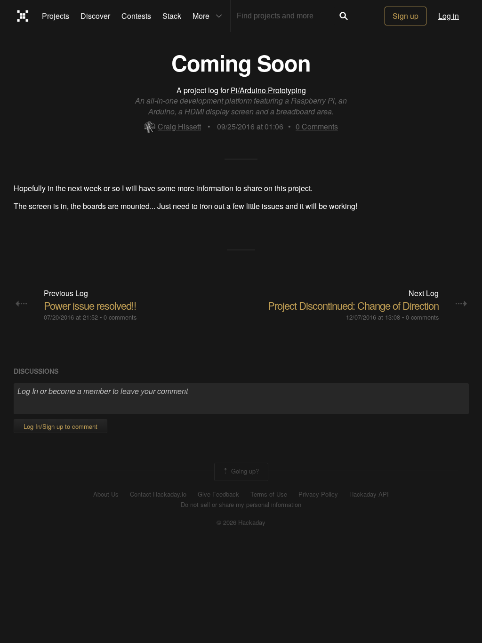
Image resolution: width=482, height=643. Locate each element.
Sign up (405, 15)
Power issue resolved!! (90, 305)
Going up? (244, 470)
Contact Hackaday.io (158, 494)
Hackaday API (369, 494)
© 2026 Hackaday (241, 522)
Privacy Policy (318, 494)
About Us (106, 494)
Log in (448, 15)
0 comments (120, 317)
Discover (95, 15)
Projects (55, 15)
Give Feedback (218, 494)
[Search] (343, 16)
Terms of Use (268, 494)
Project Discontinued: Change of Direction (353, 305)
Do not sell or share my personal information (241, 504)
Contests (136, 15)
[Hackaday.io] (22, 16)
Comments (317, 126)
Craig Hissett (179, 126)
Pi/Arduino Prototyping (268, 90)
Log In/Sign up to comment (60, 426)
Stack (171, 15)
